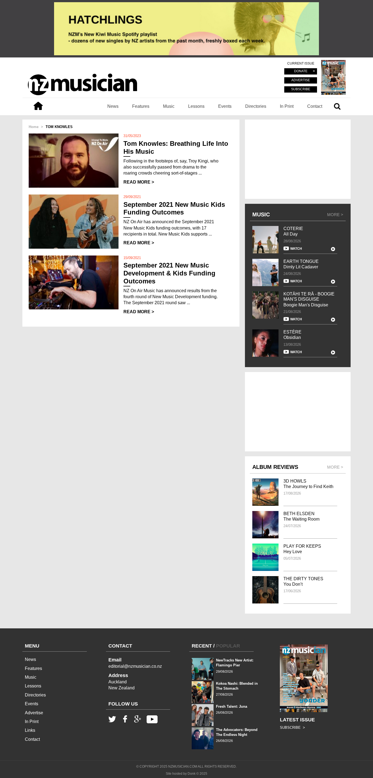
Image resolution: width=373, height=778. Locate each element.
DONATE (300, 71)
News (113, 106)
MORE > (335, 214)
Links (30, 730)
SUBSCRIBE (300, 89)
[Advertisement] (297, 159)
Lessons (196, 106)
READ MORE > (138, 182)
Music (168, 106)
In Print (287, 106)
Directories (255, 106)
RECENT (202, 646)
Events (225, 106)
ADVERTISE (300, 80)
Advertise (34, 712)
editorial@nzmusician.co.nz (135, 666)
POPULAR (228, 646)
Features (140, 106)
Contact (314, 106)
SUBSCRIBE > (292, 727)
